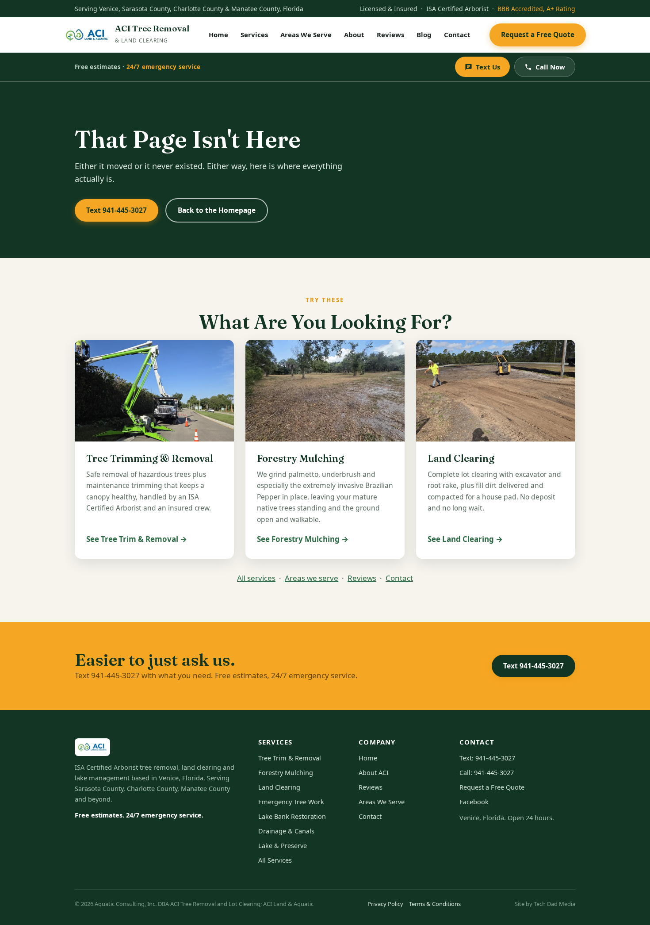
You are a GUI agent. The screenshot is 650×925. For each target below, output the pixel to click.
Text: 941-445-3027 (487, 757)
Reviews (390, 34)
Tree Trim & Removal (289, 757)
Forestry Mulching (285, 772)
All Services (275, 860)
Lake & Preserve (282, 845)
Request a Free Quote (537, 34)
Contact (457, 34)
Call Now (550, 66)
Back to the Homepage (217, 210)
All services (256, 578)
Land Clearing (279, 787)
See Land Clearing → (465, 539)
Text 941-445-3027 (116, 210)
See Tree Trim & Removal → (136, 539)
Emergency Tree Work (291, 801)
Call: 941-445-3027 (486, 772)
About (354, 34)
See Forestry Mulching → (302, 539)
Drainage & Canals (286, 830)
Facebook (474, 801)
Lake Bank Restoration (292, 816)
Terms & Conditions (435, 904)
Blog (424, 34)
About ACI (374, 772)
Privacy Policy (385, 904)
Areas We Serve (306, 34)
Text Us (488, 66)
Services (254, 34)
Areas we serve (311, 578)
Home (218, 34)
